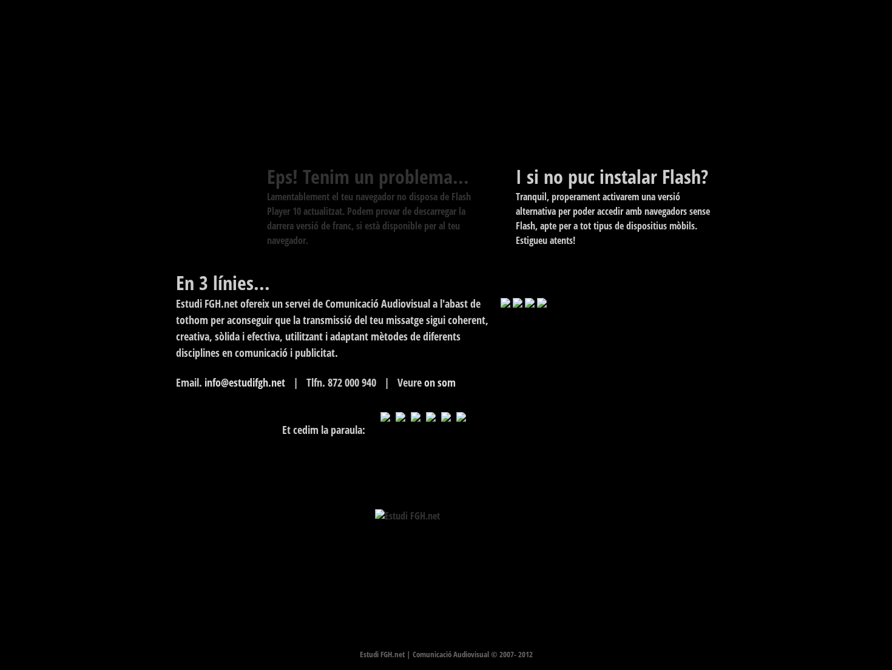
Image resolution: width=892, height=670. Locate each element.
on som (440, 382)
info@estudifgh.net (244, 382)
